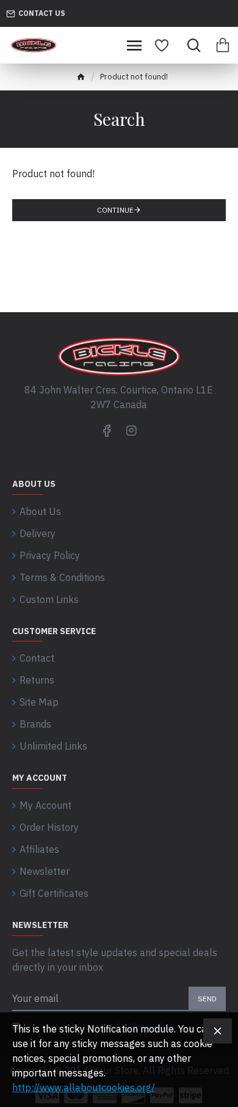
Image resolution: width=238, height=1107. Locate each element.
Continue (115, 209)
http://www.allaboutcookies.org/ (83, 1087)
